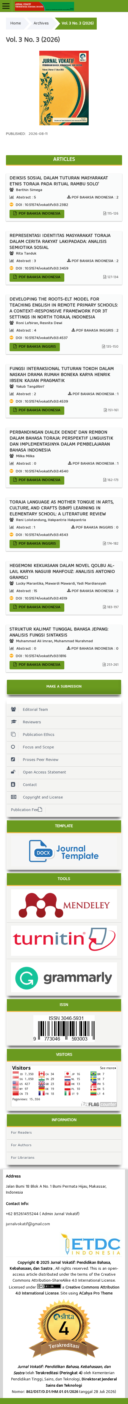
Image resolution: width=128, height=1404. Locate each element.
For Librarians (23, 1158)
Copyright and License (43, 797)
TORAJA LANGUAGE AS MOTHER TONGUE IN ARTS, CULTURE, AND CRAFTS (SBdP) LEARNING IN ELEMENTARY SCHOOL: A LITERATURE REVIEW (61, 508)
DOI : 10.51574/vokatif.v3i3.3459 (41, 268)
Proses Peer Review (40, 760)
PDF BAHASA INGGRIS (37, 346)
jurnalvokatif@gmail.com (28, 1224)
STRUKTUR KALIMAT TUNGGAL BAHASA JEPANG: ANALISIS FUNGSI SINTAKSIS (59, 633)
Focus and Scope (38, 747)
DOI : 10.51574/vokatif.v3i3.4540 (41, 471)
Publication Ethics (38, 735)
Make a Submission (64, 686)
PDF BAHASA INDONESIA (39, 213)
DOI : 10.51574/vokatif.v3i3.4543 (41, 535)
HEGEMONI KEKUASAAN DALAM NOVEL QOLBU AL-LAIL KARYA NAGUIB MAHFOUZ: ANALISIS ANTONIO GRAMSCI (62, 572)
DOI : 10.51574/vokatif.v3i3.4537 (41, 338)
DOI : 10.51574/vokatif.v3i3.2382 (41, 205)
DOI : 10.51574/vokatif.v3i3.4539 (41, 401)
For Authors (21, 1145)
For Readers (21, 1132)
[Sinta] (64, 1361)
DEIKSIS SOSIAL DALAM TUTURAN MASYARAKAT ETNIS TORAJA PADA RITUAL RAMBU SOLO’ (59, 181)
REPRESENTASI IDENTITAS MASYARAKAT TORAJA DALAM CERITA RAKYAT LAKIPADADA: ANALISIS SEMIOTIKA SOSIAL (60, 242)
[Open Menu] (6, 6)
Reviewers (32, 722)
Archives (41, 24)
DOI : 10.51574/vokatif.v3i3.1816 (40, 656)
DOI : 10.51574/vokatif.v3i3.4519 (41, 598)
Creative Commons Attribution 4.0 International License (67, 1290)
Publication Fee (24, 810)
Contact (30, 785)
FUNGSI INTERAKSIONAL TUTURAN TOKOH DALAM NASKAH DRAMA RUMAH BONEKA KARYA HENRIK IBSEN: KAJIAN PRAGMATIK (62, 375)
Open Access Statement (44, 772)
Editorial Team (35, 709)
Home (15, 24)
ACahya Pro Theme (95, 1293)
